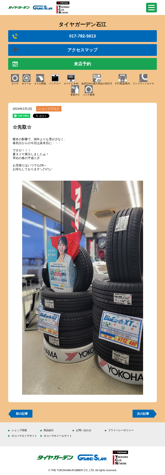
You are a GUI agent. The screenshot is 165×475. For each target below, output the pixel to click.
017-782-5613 (82, 36)
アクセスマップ (82, 50)
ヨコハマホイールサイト (58, 435)
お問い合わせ (83, 430)
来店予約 (82, 63)
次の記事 (143, 413)
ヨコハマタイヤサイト (24, 435)
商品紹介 (49, 430)
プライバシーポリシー (121, 430)
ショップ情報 (19, 430)
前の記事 (22, 413)
